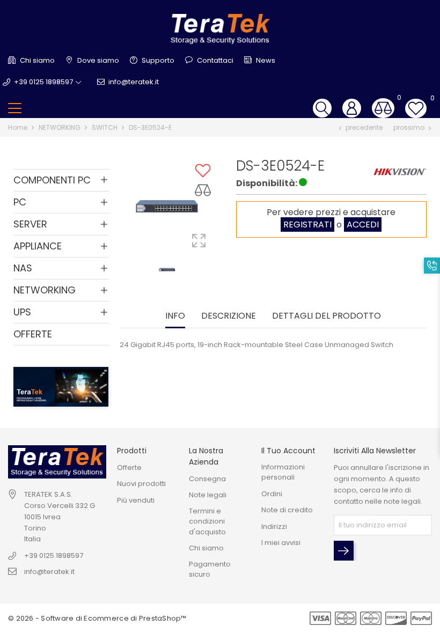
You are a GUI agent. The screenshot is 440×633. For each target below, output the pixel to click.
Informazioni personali (283, 472)
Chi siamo (36, 60)
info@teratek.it (133, 82)
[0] (383, 108)
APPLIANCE (37, 246)
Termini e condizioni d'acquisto (207, 521)
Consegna (207, 479)
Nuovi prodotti (141, 484)
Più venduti (136, 500)
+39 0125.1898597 (53, 555)
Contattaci (214, 60)
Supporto (157, 60)
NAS (22, 268)
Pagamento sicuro (210, 569)
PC (19, 202)
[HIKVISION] (400, 171)
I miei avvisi (280, 543)
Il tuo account (288, 450)
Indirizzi (274, 526)
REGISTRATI (307, 224)
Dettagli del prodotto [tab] (326, 316)
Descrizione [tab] (228, 316)
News (264, 60)
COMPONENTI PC (52, 180)
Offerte (129, 467)
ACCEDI (363, 224)
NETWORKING (44, 290)
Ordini (271, 494)
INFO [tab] (175, 316)
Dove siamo (97, 60)
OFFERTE (32, 334)
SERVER (30, 224)
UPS (22, 312)
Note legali (207, 495)
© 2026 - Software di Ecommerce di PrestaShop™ (97, 618)
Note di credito (287, 510)
